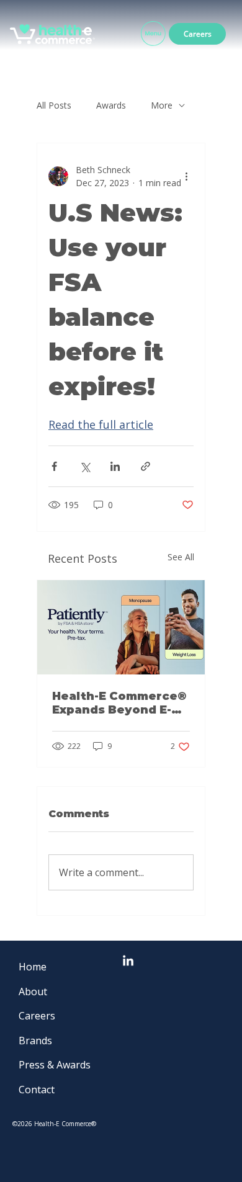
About (33, 991)
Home (33, 967)
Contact (37, 1089)
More (162, 105)
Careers (37, 1016)
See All (181, 557)
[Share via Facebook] (54, 466)
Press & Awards (55, 1065)
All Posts (54, 105)
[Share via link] (145, 466)
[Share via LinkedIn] (115, 466)
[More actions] (186, 176)
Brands (35, 1040)
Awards (111, 105)
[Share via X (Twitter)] (85, 466)
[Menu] (153, 34)
